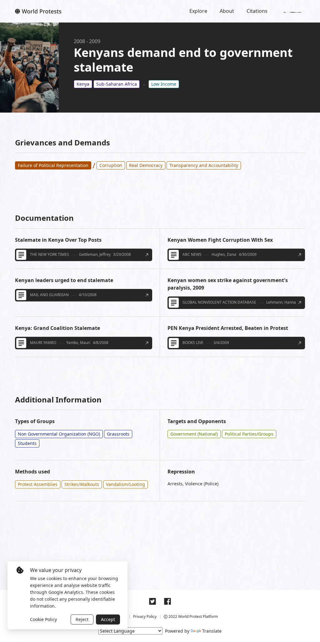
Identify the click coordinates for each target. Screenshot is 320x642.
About (227, 11)
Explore (198, 11)
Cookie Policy (43, 619)
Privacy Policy (145, 616)
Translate (212, 631)
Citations (257, 11)
